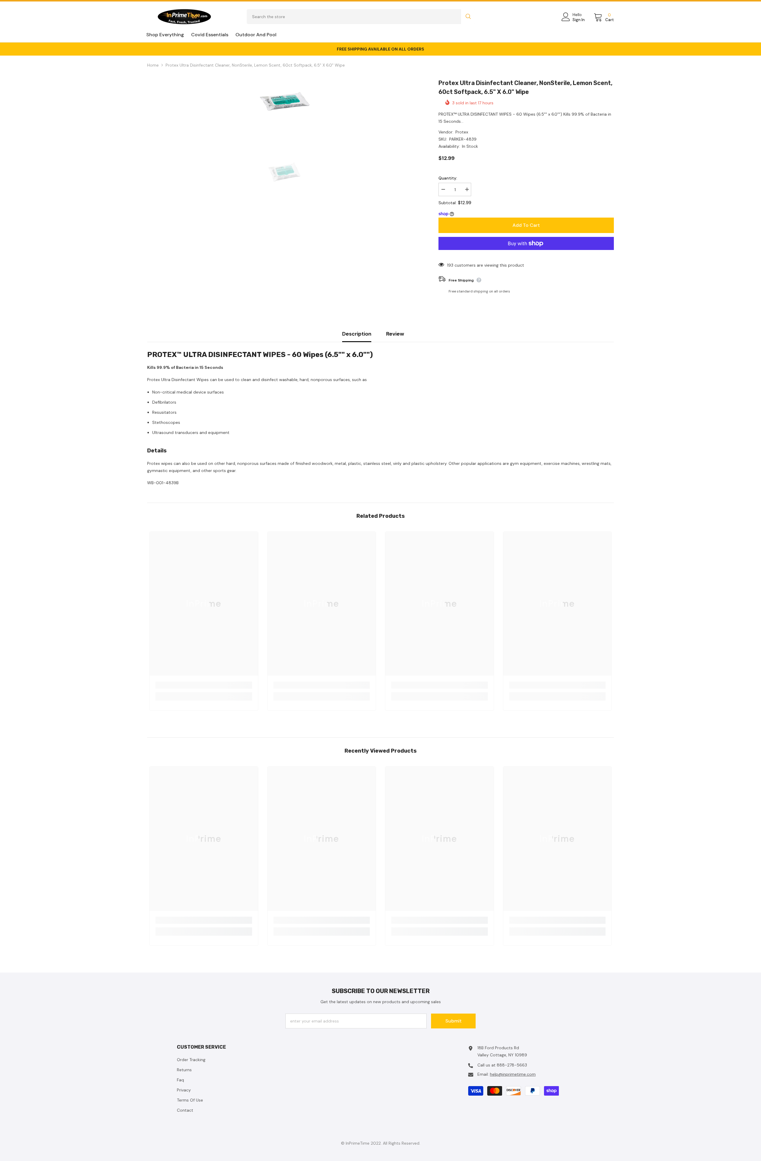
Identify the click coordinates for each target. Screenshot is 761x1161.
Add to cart (526, 225)
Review (395, 333)
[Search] (361, 16)
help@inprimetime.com (513, 1074)
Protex (461, 132)
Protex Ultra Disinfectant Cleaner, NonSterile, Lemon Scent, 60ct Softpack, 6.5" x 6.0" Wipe (525, 87)
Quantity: (447, 178)
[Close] (756, 1122)
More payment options (526, 253)
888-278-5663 (512, 1065)
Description (356, 333)
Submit (453, 1021)
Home (153, 65)
